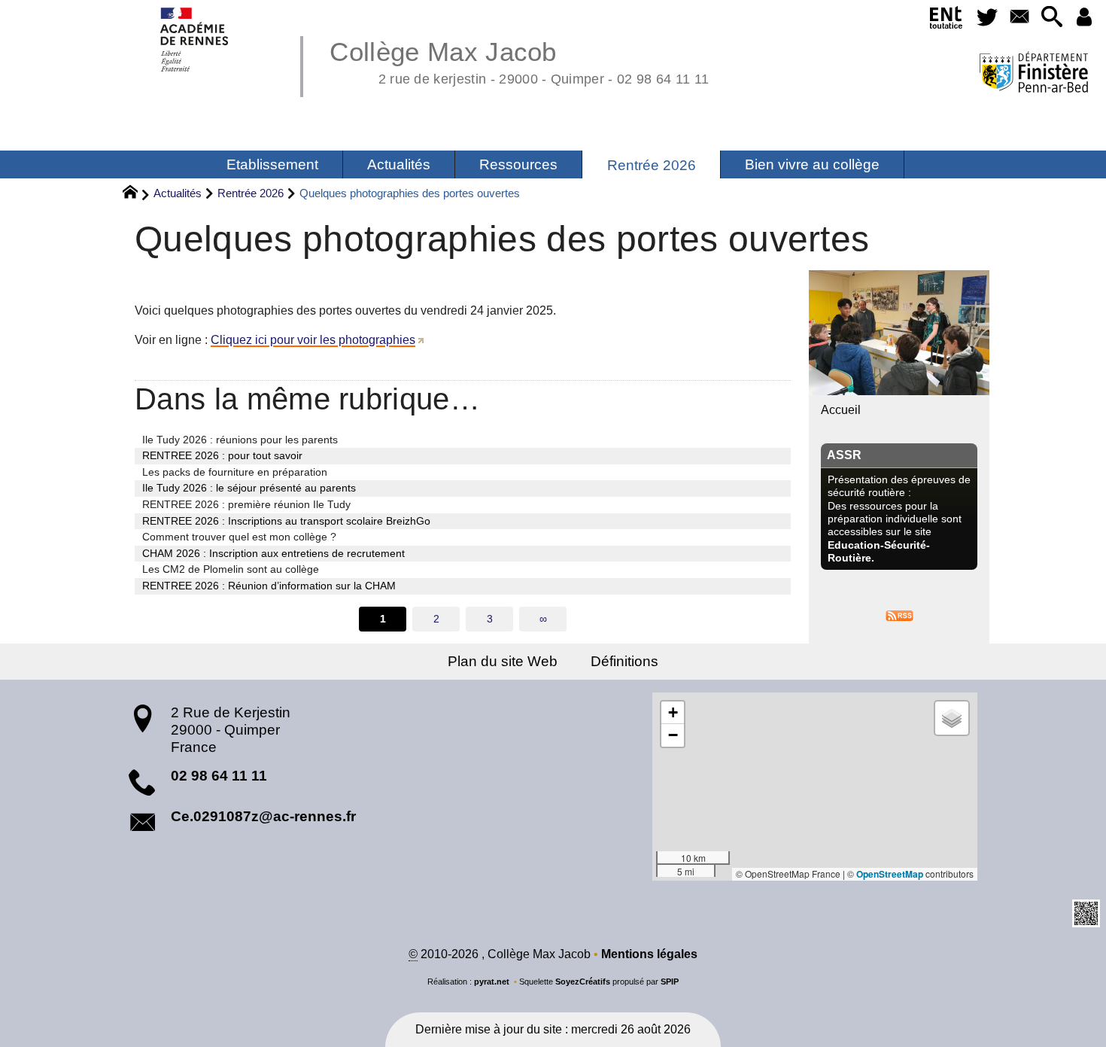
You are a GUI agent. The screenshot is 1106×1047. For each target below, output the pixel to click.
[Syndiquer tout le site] (899, 614)
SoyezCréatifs (582, 981)
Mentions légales (649, 954)
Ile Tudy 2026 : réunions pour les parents (240, 440)
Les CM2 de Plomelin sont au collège (230, 569)
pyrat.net (491, 981)
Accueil (841, 409)
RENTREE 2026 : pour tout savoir (222, 455)
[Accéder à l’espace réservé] (1084, 17)
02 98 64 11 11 (219, 776)
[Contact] (1019, 17)
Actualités (177, 193)
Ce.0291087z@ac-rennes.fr (263, 816)
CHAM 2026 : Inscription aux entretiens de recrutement (273, 553)
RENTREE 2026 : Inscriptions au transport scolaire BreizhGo (286, 521)
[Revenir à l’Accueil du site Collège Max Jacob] (195, 39)
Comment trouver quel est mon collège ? (239, 537)
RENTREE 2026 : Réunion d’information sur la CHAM (269, 586)
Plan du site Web (503, 661)
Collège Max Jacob (519, 60)
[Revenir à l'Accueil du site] (136, 194)
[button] (1051, 17)
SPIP (670, 981)
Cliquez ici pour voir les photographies (313, 339)
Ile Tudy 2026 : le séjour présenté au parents (249, 488)
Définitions (624, 661)
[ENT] (946, 20)
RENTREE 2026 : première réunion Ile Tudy (246, 504)
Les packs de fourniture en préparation (234, 472)
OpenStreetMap (889, 874)
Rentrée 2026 (250, 193)
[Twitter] (987, 17)
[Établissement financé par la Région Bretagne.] (1033, 74)
